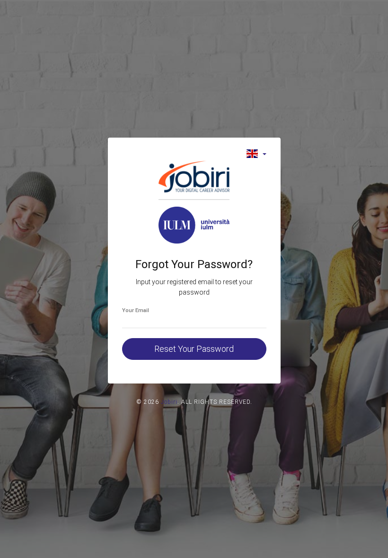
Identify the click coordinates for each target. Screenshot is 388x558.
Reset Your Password (194, 349)
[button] (256, 153)
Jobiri (169, 402)
